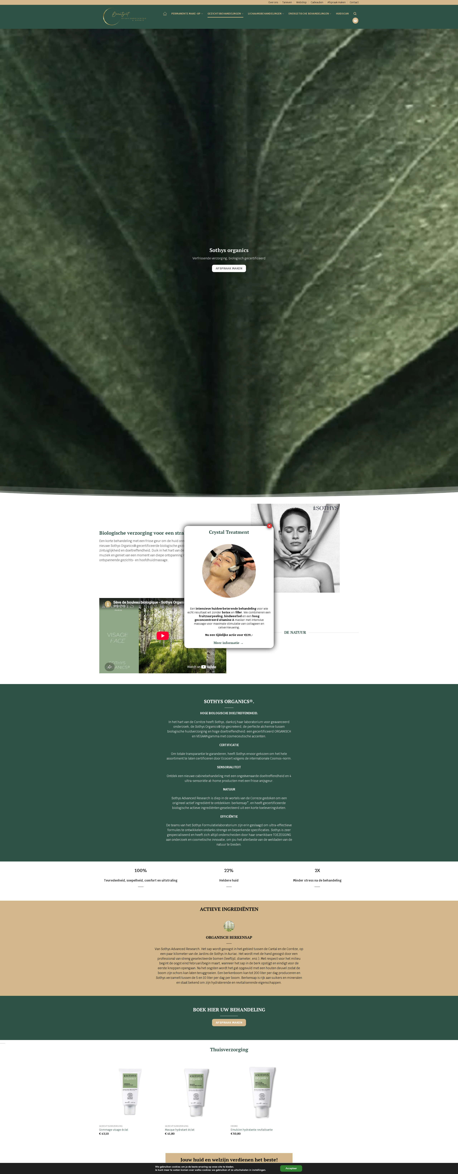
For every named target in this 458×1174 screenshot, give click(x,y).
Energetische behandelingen (309, 13)
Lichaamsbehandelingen (265, 13)
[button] (355, 21)
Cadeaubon (317, 2)
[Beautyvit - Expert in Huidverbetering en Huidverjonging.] (125, 17)
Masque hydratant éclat (179, 1129)
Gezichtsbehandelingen (224, 13)
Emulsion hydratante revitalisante (252, 1129)
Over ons (273, 2)
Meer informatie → (229, 643)
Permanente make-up (186, 13)
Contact (354, 2)
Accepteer (291, 1168)
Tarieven (287, 2)
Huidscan (342, 13)
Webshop (301, 2)
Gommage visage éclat (113, 1129)
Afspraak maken (337, 2)
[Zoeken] (355, 13)
